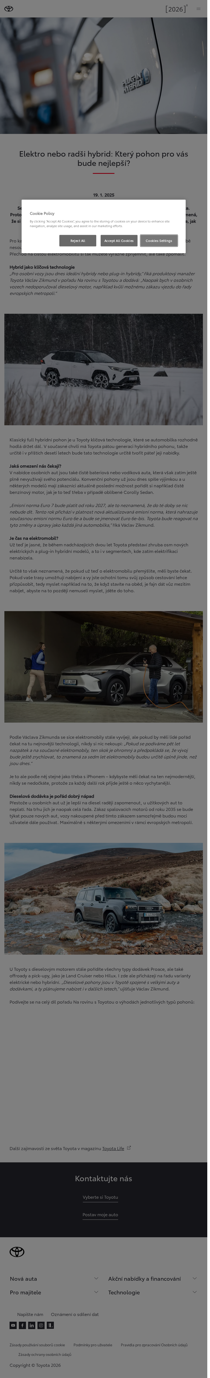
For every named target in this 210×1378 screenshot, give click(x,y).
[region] (104, 226)
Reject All (78, 240)
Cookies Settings (159, 240)
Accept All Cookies (119, 240)
